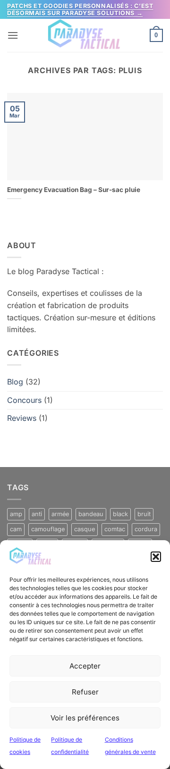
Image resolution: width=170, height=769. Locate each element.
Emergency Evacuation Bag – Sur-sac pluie (73, 189)
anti (37, 514)
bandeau (90, 514)
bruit (144, 514)
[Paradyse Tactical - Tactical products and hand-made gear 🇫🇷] (85, 35)
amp (16, 514)
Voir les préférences (85, 717)
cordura (146, 529)
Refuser (85, 691)
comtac (114, 529)
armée (60, 514)
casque (84, 529)
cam (16, 529)
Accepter (85, 665)
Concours (24, 400)
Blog (15, 381)
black (120, 514)
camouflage (48, 529)
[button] (156, 556)
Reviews (21, 418)
